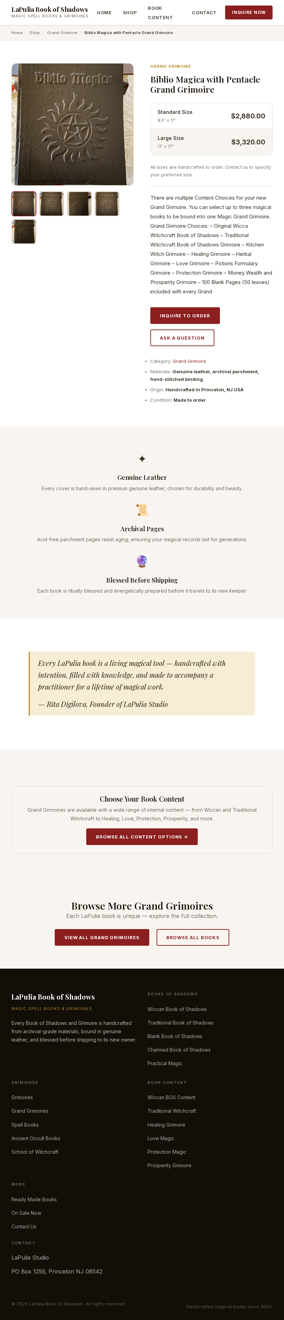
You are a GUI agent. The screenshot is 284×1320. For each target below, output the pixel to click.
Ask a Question (182, 338)
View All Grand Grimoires (102, 937)
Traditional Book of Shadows (181, 1023)
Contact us (236, 167)
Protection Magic (167, 1152)
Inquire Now (249, 12)
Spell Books (25, 1125)
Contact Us (23, 1226)
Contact (204, 12)
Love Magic (161, 1138)
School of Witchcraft (34, 1152)
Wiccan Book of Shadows (177, 1009)
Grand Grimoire (62, 32)
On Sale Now (26, 1213)
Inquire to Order (185, 315)
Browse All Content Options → (142, 836)
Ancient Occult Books (35, 1138)
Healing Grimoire (166, 1125)
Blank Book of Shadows (175, 1036)
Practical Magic (165, 1063)
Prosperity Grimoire (170, 1165)
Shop (130, 12)
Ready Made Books (34, 1199)
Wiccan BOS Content (171, 1097)
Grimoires (22, 1097)
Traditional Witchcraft (172, 1111)
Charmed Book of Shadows (179, 1050)
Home (104, 12)
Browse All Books (193, 937)
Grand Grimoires (29, 1111)
